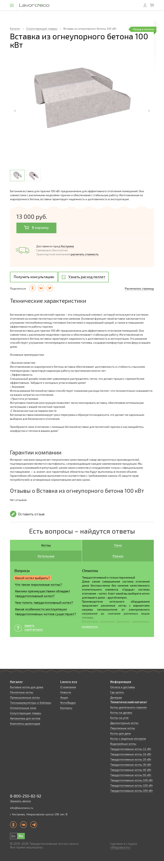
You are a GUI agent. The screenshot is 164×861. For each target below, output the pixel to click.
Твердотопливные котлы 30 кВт (130, 764)
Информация (120, 681)
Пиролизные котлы (122, 728)
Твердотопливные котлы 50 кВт (130, 775)
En (13, 836)
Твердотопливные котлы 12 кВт (130, 749)
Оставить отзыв (31, 514)
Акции (64, 697)
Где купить (117, 692)
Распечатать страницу (139, 288)
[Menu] (12, 5)
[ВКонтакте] (41, 288)
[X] (49, 288)
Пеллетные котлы (21, 692)
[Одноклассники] (32, 288)
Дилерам (116, 697)
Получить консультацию (34, 277)
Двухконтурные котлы (124, 723)
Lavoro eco (68, 681)
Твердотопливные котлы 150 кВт (131, 785)
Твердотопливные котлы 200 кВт (131, 790)
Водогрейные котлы (123, 743)
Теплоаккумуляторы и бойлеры (30, 702)
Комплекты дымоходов (25, 723)
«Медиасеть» (120, 847)
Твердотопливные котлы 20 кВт (130, 759)
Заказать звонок (20, 801)
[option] (82, 100)
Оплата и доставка (122, 687)
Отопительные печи (23, 708)
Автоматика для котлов (25, 718)
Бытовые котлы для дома (26, 687)
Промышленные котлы (25, 697)
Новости (65, 692)
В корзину (40, 227)
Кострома (67, 246)
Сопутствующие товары (41, 28)
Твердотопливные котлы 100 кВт (131, 780)
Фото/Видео (68, 702)
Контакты (66, 708)
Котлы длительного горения (128, 707)
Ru (21, 836)
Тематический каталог (128, 702)
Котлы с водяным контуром (128, 738)
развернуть (90, 626)
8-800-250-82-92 (25, 795)
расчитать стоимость (85, 254)
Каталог (15, 28)
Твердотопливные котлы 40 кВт (130, 769)
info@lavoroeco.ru (21, 808)
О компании (68, 687)
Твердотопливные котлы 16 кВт (130, 754)
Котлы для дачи (120, 733)
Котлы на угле (119, 717)
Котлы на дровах (121, 712)
